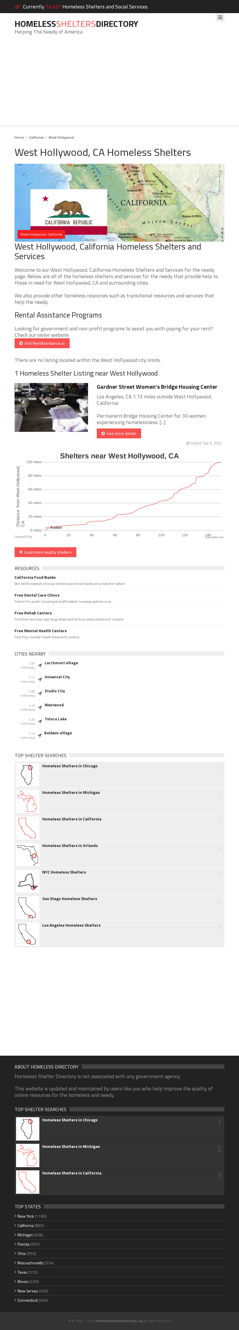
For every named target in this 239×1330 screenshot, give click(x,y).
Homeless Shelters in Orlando (70, 845)
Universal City (57, 676)
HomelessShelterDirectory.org (119, 1321)
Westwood (54, 704)
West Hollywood (61, 137)
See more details (120, 433)
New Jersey (27, 1291)
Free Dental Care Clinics (37, 595)
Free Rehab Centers (33, 613)
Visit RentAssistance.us (44, 343)
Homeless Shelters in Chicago (70, 765)
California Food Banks (35, 577)
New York (25, 1216)
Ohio (21, 1253)
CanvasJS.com (214, 537)
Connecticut (27, 1300)
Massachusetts (30, 1263)
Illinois (23, 1281)
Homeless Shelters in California (71, 819)
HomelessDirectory (76, 23)
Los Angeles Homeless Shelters (71, 925)
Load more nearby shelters (47, 552)
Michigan (25, 1235)
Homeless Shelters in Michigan (71, 792)
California (36, 137)
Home (19, 137)
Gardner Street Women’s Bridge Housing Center (157, 386)
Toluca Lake (55, 718)
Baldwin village (58, 732)
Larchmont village (61, 662)
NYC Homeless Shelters (64, 872)
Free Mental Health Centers (41, 630)
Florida (23, 1244)
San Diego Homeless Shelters (69, 898)
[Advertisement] (119, 84)
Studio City (55, 690)
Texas (22, 1272)
